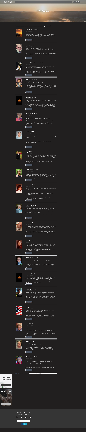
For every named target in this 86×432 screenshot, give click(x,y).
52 (54, 373)
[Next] (56, 373)
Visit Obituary (29, 40)
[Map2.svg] (26, 417)
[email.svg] (21, 417)
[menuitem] (26, 1)
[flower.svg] (30, 417)
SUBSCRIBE (6, 385)
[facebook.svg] (17, 417)
